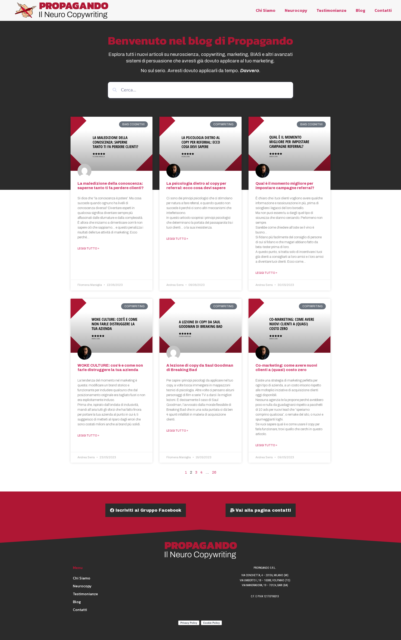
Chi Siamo (265, 10)
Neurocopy (296, 10)
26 (214, 472)
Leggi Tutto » (88, 248)
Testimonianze (331, 10)
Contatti (383, 10)
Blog (360, 10)
